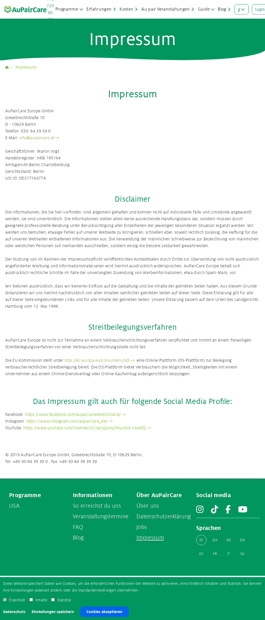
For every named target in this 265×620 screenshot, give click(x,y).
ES (201, 554)
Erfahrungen (99, 9)
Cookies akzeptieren (104, 612)
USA (14, 506)
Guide (204, 9)
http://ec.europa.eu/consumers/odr (97, 360)
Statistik (64, 600)
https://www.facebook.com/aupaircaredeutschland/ (73, 414)
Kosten (126, 9)
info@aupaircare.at (36, 138)
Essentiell (17, 600)
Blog (222, 9)
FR (215, 554)
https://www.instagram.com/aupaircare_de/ (67, 421)
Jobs (141, 527)
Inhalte (41, 600)
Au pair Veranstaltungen (165, 9)
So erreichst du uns (97, 506)
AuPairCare (9, 67)
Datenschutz (14, 612)
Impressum (26, 67)
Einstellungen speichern (53, 612)
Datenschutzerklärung (163, 516)
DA (215, 540)
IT (228, 554)
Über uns (147, 506)
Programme (66, 9)
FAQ (78, 527)
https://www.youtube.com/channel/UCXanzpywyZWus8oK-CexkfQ (84, 428)
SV (242, 554)
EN (242, 540)
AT (201, 540)
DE (228, 540)
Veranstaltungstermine (101, 516)
